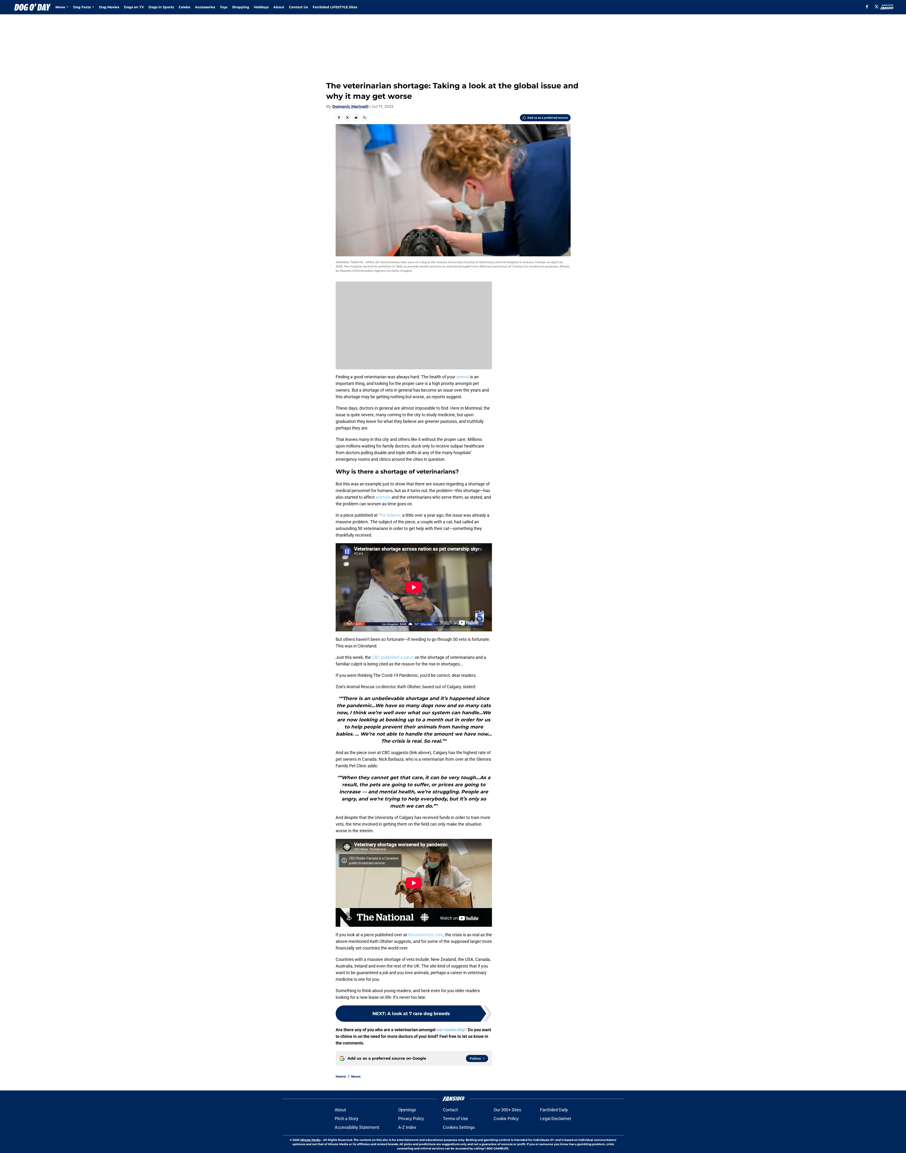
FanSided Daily (554, 1109)
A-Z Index (407, 1127)
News (60, 7)
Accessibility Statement (357, 1127)
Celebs (184, 7)
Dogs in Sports (161, 7)
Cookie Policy (506, 1118)
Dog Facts (82, 7)
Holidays (261, 7)
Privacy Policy (411, 1118)
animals (383, 497)
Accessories (205, 7)
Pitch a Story (346, 1118)
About (278, 7)
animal (462, 376)
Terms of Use (455, 1118)
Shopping (240, 7)
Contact (450, 1109)
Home (341, 1076)
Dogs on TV (134, 7)
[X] (877, 7)
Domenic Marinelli (350, 106)
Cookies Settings (459, 1127)
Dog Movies (109, 7)
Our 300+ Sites (507, 1109)
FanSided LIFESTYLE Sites (335, 7)
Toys (223, 7)
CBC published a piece (393, 657)
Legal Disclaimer (555, 1118)
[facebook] (867, 7)
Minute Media (310, 1140)
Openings (407, 1109)
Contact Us (298, 7)
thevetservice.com (425, 934)
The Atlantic (390, 515)
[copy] (364, 117)
